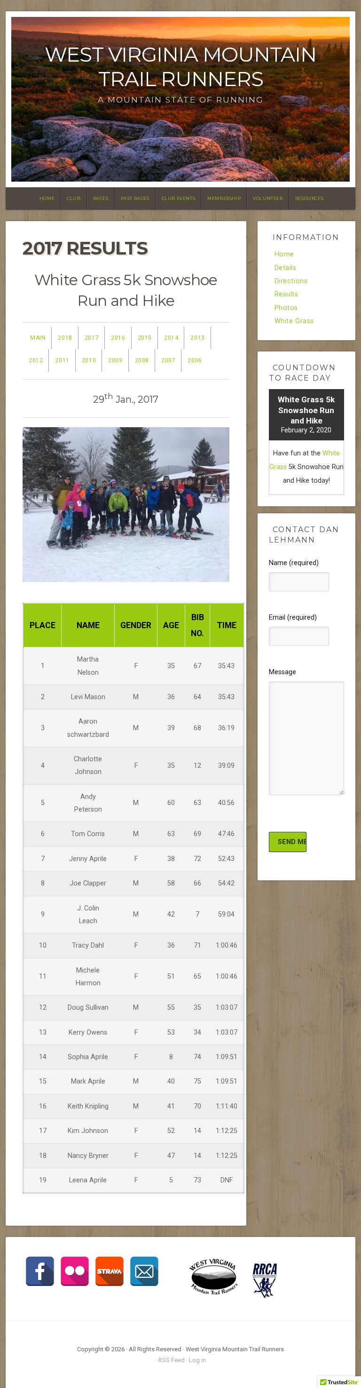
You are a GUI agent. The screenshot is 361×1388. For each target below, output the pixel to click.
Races (101, 198)
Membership (224, 198)
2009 (115, 360)
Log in (197, 1360)
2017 (92, 338)
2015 (145, 338)
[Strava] (109, 1271)
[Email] (144, 1271)
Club (73, 198)
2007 (168, 360)
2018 (65, 338)
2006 (195, 360)
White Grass (294, 321)
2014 (171, 338)
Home (47, 198)
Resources (309, 198)
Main (38, 338)
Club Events (179, 198)
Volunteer (268, 198)
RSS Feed (171, 1360)
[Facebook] (40, 1271)
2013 (197, 338)
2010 (89, 360)
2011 (62, 360)
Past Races (135, 198)
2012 (36, 360)
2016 (118, 338)
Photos (286, 308)
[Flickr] (75, 1271)
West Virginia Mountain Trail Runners (180, 66)
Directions (291, 281)
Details (286, 268)
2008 (142, 360)
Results (286, 294)
